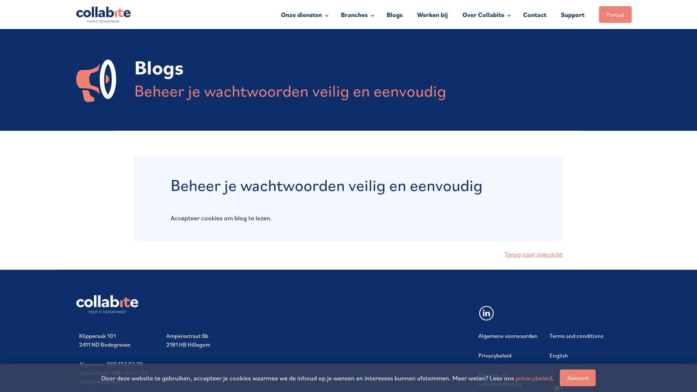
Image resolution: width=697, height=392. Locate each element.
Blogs (395, 15)
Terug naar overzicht (534, 254)
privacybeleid (533, 378)
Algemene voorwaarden (508, 335)
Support (572, 15)
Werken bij (432, 15)
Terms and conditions (576, 335)
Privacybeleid (494, 355)
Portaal (615, 14)
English (559, 355)
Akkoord (577, 377)
